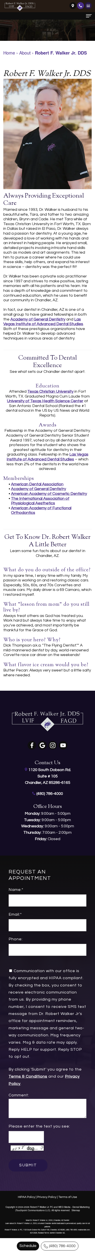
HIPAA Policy (26, 1197)
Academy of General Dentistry (37, 319)
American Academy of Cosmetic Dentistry (49, 494)
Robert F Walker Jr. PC (41, 1207)
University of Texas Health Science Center (45, 401)
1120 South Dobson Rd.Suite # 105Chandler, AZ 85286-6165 (48, 776)
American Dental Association (37, 484)
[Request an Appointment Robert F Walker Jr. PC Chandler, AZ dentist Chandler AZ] (88, 5)
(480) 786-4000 (62, 1246)
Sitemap (76, 1210)
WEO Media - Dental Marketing (74, 1207)
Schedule (27, 1246)
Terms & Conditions (28, 1076)
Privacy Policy (46, 1197)
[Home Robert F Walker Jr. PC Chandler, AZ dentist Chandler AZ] (20, 6)
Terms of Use (67, 1197)
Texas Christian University (50, 391)
